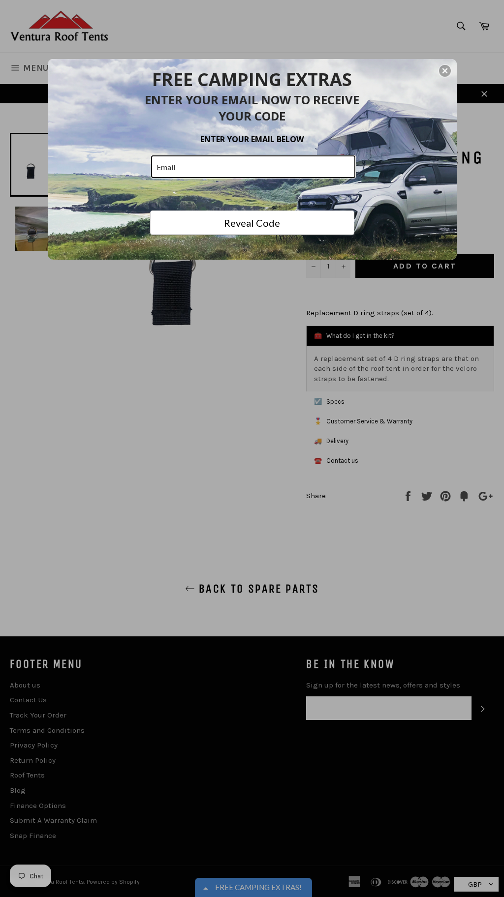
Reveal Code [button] (252, 223)
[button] (445, 71)
